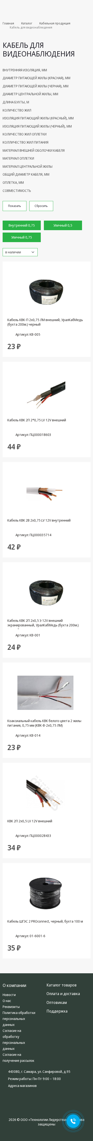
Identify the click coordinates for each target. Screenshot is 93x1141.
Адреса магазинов (22, 1085)
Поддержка (56, 1011)
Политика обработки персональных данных (19, 1018)
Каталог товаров (83, 7)
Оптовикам (56, 1002)
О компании (14, 985)
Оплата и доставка (63, 993)
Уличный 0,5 (62, 225)
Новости (9, 994)
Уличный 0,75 (21, 237)
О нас (7, 1000)
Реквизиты (11, 1006)
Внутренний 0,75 (22, 225)
